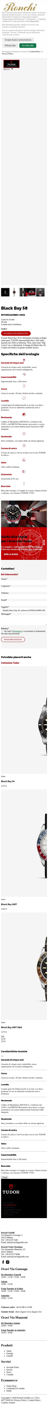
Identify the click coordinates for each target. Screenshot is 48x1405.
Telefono (5, 593)
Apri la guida (11, 554)
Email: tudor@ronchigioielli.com (15, 1256)
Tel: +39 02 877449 (9, 1240)
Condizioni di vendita (15, 1388)
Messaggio (6, 614)
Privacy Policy (20, 1400)
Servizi (9, 1370)
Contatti (9, 1374)
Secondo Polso (12, 1367)
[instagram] (8, 1263)
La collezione (10, 1205)
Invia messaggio (13, 639)
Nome (4, 579)
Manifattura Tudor (12, 1210)
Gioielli (9, 1356)
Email (4, 600)
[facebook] (3, 1263)
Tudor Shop (9, 1207)
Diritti (8, 1391)
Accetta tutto (28, 45)
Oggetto (5, 607)
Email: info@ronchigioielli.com (14, 1242)
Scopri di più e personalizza (18, 40)
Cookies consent (8, 1403)
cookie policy (34, 21)
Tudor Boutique (11, 1212)
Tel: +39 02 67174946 (10, 1254)
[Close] (2, 1056)
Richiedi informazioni (16, 333)
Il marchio (8, 1202)
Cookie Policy (34, 1400)
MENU (7, 69)
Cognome (5, 586)
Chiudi (4, 1177)
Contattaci (8, 1214)
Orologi (9, 1353)
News (8, 1372)
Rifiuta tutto (10, 45)
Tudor (8, 1351)
